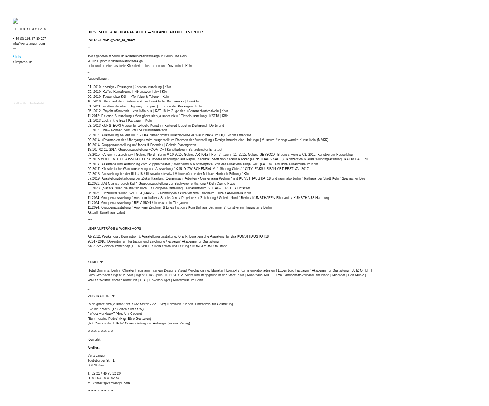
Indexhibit (37, 103)
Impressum (23, 62)
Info (18, 56)
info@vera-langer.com (29, 43)
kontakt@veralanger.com (111, 383)
